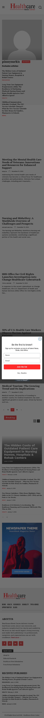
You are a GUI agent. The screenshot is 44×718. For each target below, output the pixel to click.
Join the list (22, 367)
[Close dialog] (40, 338)
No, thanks (22, 373)
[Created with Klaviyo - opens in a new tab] (22, 380)
